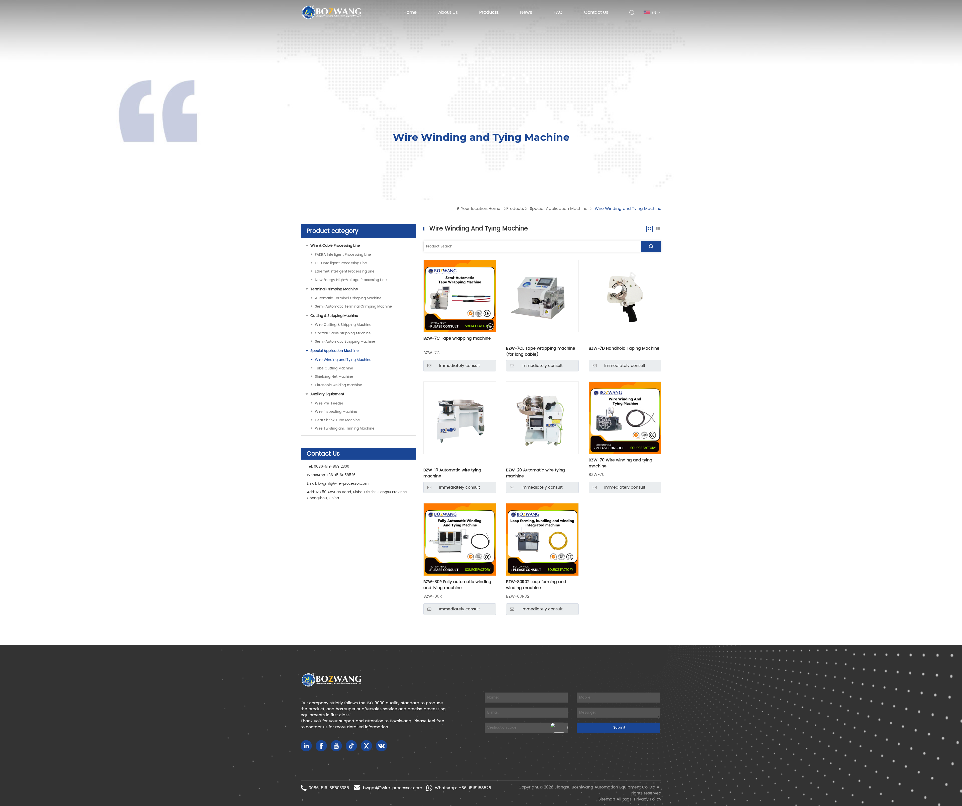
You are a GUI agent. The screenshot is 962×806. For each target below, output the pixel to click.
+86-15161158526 (340, 475)
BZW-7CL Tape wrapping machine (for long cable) (540, 351)
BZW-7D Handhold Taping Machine (624, 348)
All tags (624, 799)
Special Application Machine (558, 208)
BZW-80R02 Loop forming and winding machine (536, 585)
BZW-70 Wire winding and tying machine (620, 463)
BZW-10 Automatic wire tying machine (452, 473)
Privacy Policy (647, 799)
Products (515, 208)
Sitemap (606, 799)
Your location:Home (480, 208)
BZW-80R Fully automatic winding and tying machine (457, 585)
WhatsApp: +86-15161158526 (463, 788)
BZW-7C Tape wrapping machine (457, 338)
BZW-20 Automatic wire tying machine (535, 473)
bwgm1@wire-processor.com (343, 483)
